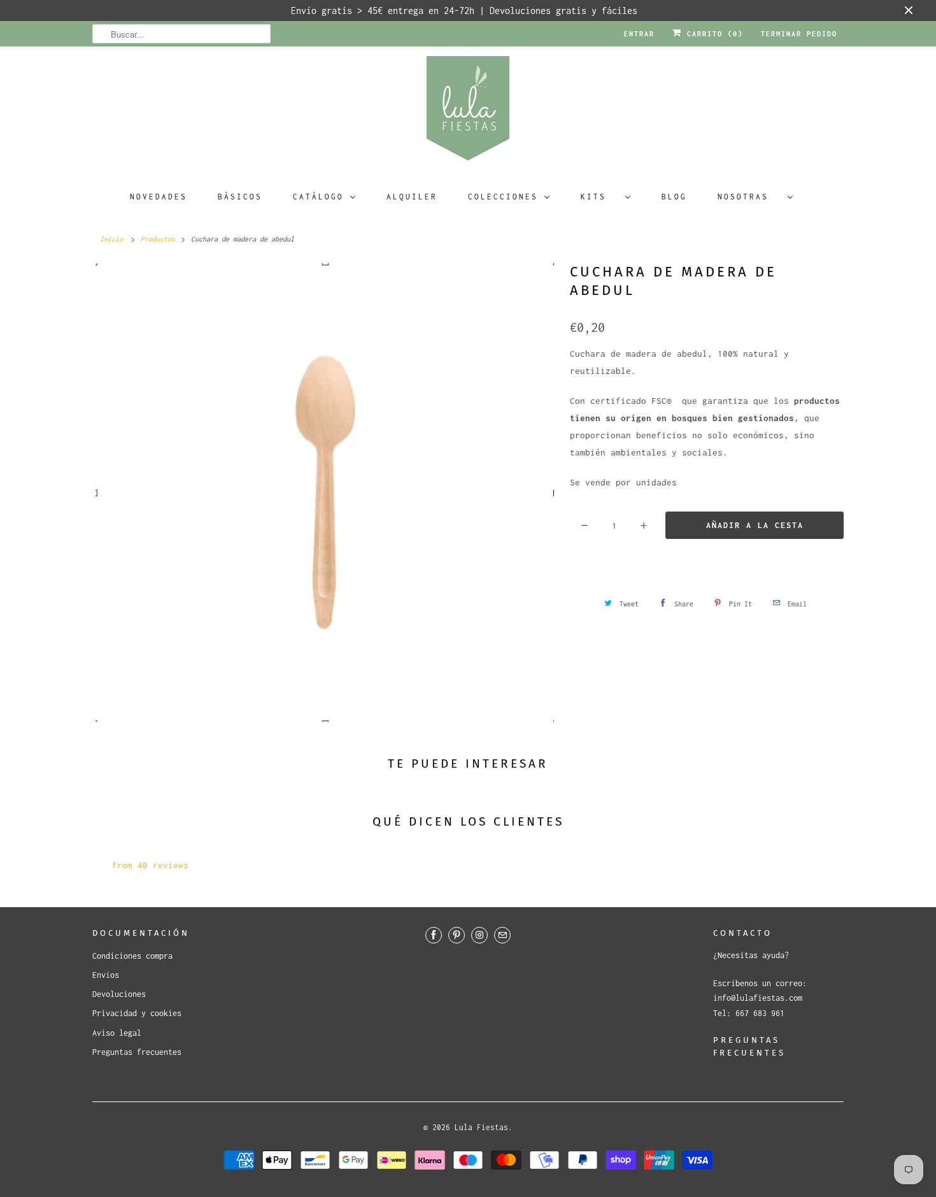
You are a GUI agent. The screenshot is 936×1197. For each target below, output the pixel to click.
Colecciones (503, 196)
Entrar (639, 34)
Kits (600, 196)
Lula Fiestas (481, 1127)
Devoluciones (119, 994)
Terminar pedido (799, 34)
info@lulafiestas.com (757, 998)
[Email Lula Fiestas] (502, 935)
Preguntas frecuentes (136, 1052)
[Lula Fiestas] (468, 112)
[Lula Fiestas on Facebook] (433, 935)
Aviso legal (116, 1033)
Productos (158, 239)
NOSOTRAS (749, 196)
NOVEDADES (158, 196)
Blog (674, 196)
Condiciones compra (132, 956)
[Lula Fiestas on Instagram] (479, 935)
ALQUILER (411, 196)
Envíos (105, 975)
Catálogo (318, 196)
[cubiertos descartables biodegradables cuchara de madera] (325, 492)
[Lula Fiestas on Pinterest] (456, 935)
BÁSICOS (240, 196)
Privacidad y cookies (136, 1013)
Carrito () (712, 34)
